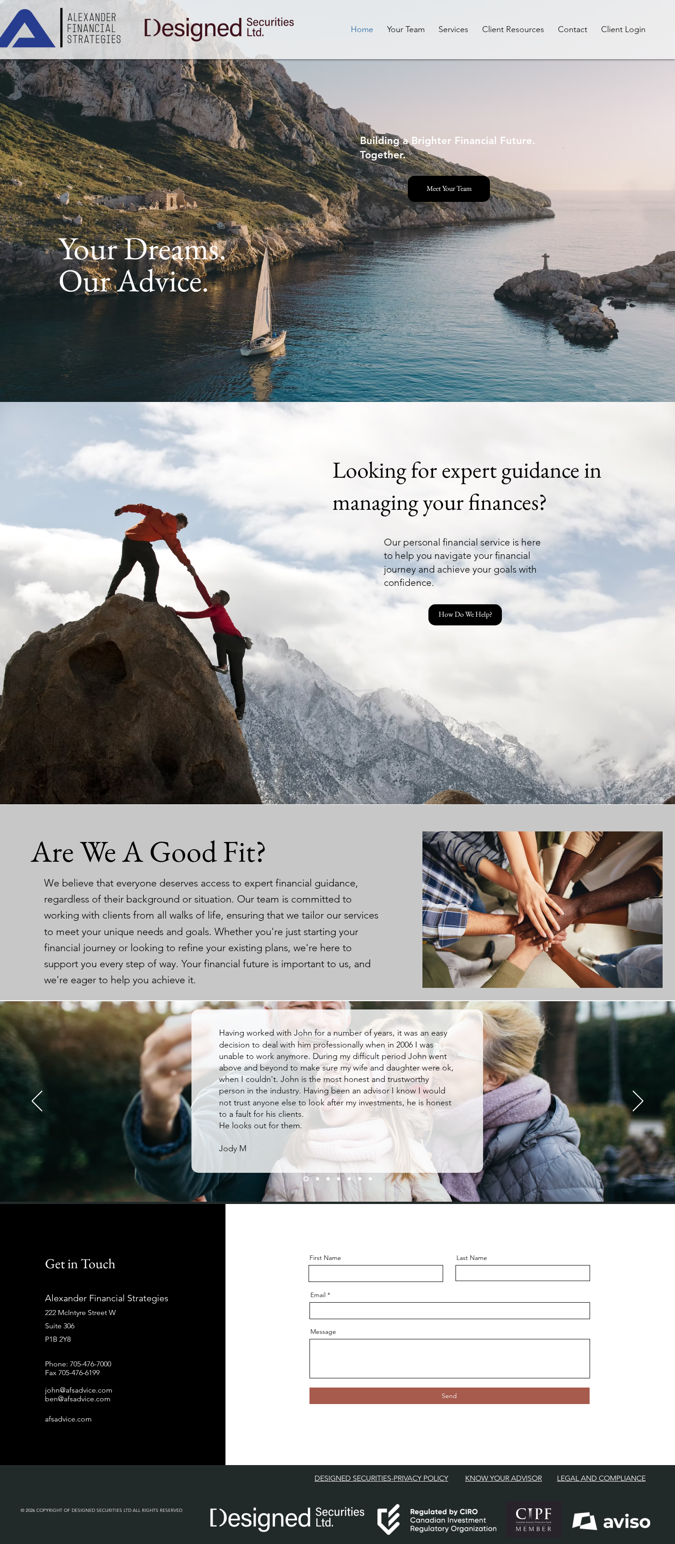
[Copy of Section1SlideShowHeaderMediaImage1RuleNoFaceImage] (338, 1179)
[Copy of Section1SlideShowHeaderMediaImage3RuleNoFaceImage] (359, 1179)
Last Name (471, 1257)
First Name (325, 1257)
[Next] (638, 1102)
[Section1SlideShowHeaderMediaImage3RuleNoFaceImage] (328, 1179)
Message (323, 1331)
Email (318, 1295)
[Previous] (37, 1102)
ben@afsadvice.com (78, 1398)
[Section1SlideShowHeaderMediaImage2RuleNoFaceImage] (316, 1179)
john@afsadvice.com (78, 1390)
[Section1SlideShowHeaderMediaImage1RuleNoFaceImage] (305, 1179)
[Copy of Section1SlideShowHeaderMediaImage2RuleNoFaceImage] (349, 1179)
